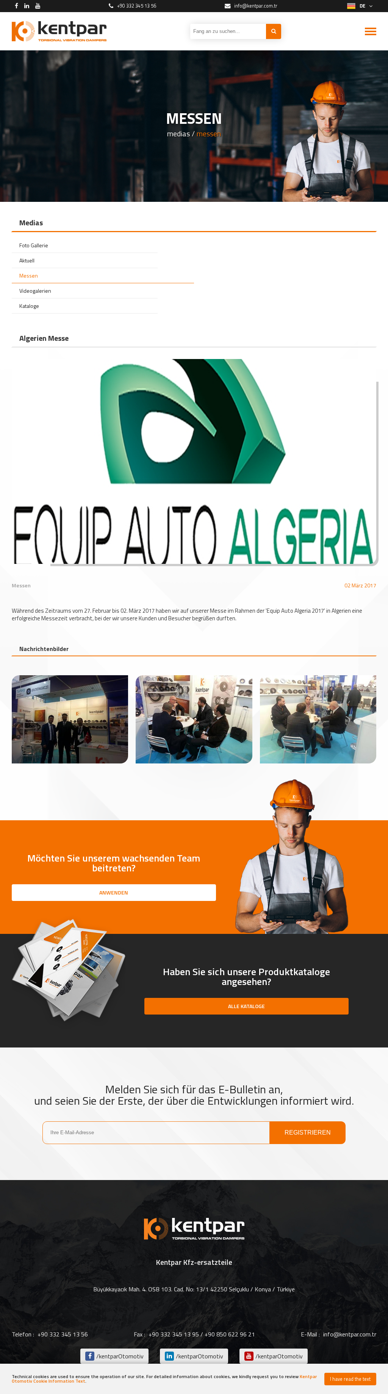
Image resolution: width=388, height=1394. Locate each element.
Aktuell (26, 260)
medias (178, 133)
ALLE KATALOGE (246, 1006)
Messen (28, 275)
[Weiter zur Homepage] (59, 31)
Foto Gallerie (33, 245)
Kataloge (29, 306)
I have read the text (350, 1379)
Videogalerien (35, 291)
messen (209, 133)
